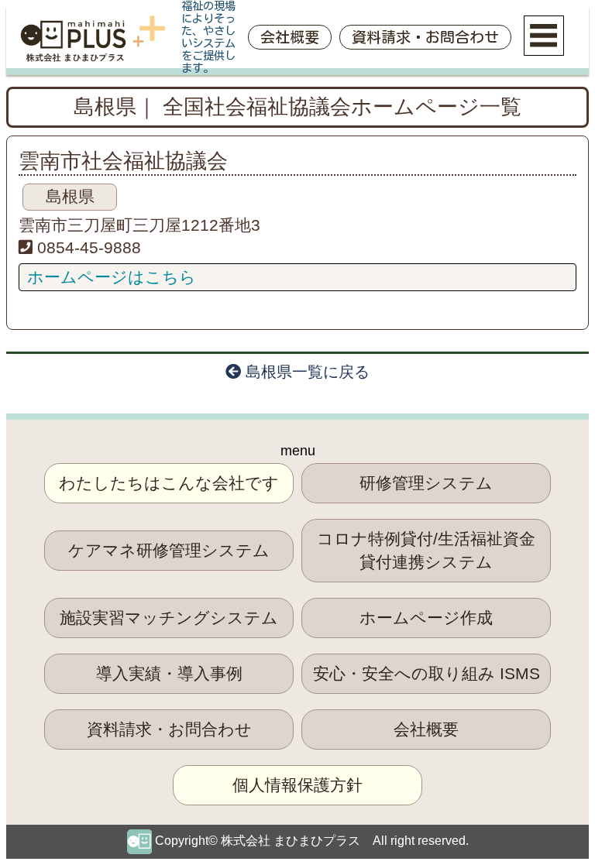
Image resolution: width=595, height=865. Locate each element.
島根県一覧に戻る (305, 371)
